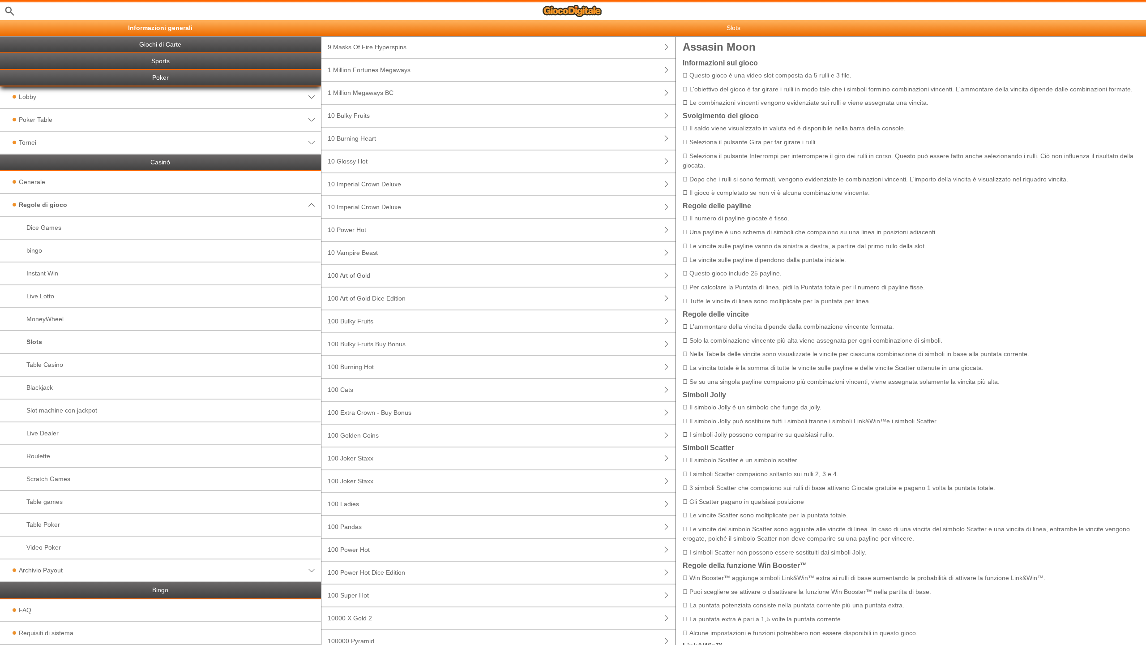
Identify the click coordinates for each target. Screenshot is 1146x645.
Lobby (27, 96)
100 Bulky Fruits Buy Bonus (367, 344)
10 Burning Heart (352, 138)
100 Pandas (345, 526)
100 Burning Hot (351, 366)
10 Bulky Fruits (349, 115)
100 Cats (340, 389)
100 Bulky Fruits (350, 321)
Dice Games (43, 227)
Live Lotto (40, 296)
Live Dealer (42, 433)
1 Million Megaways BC (360, 92)
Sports (160, 61)
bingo (34, 250)
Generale (32, 181)
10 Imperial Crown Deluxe (364, 184)
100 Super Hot (348, 595)
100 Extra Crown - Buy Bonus (369, 412)
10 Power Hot (347, 229)
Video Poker (43, 547)
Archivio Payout (41, 570)
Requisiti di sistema (46, 632)
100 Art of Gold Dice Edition (367, 298)
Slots (34, 341)
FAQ (25, 610)
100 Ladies (343, 503)
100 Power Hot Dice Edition (366, 572)
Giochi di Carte (160, 44)
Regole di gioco (43, 204)
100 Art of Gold (349, 275)
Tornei (27, 142)
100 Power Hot (349, 549)
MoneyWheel (45, 318)
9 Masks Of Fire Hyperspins (367, 47)
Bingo (160, 590)
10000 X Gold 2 (350, 618)
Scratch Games (48, 478)
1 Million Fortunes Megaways (369, 69)
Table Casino (44, 364)
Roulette (38, 456)
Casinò (160, 162)
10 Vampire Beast (353, 252)
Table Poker (43, 524)
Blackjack (39, 387)
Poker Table (35, 119)
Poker (160, 77)
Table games (44, 501)
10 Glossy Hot (348, 161)
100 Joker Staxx (350, 458)
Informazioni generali (160, 28)
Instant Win (42, 273)
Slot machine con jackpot (61, 410)
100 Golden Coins (353, 435)
